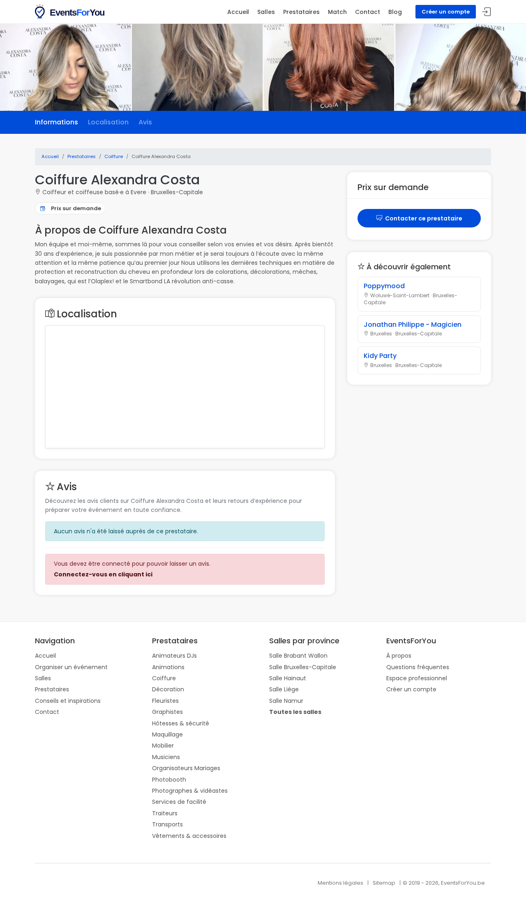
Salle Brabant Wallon (298, 656)
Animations (168, 667)
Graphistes (167, 712)
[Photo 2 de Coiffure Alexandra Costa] (197, 67)
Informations (56, 122)
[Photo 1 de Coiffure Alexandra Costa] (65, 67)
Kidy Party (380, 355)
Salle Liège (284, 689)
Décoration (168, 689)
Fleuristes (165, 701)
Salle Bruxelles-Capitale (302, 667)
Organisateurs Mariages (186, 768)
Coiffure (164, 678)
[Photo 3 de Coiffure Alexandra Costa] (329, 67)
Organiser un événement (71, 667)
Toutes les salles (295, 712)
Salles (266, 12)
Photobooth (169, 780)
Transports (167, 824)
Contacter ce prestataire (423, 218)
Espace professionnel (416, 678)
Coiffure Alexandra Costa (117, 179)
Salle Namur (286, 701)
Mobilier (163, 745)
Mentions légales (340, 883)
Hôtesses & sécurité (180, 723)
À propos (398, 656)
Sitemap (384, 883)
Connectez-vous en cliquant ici (103, 574)
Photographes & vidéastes (190, 791)
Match (337, 12)
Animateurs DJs (174, 656)
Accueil (238, 12)
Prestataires (301, 12)
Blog (395, 12)
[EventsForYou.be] (70, 11)
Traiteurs (165, 813)
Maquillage (167, 734)
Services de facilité (179, 802)
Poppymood (384, 286)
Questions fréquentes (417, 667)
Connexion (486, 12)
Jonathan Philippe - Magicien (412, 324)
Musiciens (166, 757)
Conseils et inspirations (68, 701)
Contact (367, 12)
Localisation (108, 122)
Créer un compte (446, 12)
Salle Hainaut (287, 678)
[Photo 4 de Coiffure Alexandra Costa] (460, 67)
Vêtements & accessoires (189, 836)
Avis (145, 122)
